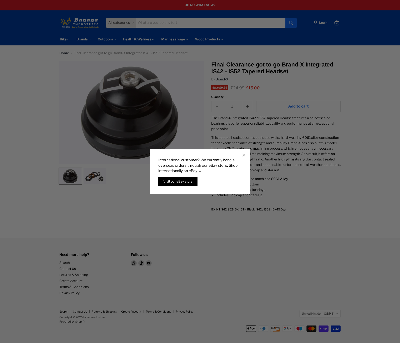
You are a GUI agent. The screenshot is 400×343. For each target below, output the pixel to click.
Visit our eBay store (177, 181)
